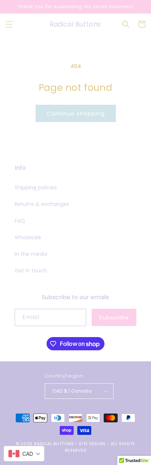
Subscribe (114, 317)
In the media (31, 254)
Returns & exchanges (42, 204)
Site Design (92, 444)
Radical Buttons (54, 444)
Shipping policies (36, 187)
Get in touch (31, 270)
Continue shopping (76, 113)
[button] (9, 24)
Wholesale (28, 237)
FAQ (20, 221)
